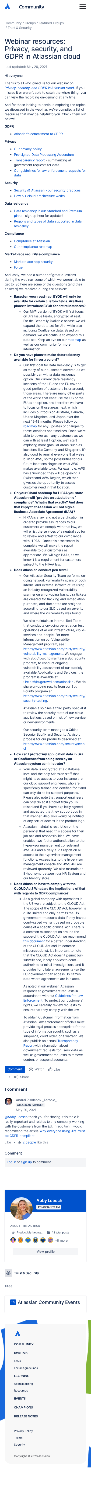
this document (34, 941)
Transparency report (29, 160)
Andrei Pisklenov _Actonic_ (36, 1100)
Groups (30, 23)
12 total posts (60, 1232)
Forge (18, 267)
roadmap (74, 340)
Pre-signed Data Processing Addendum (44, 154)
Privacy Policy (23, 1431)
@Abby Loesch (16, 1117)
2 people (29, 1142)
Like (8, 1142)
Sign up (26, 1162)
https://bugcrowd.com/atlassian (49, 682)
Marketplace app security (33, 262)
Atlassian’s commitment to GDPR (38, 134)
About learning (23, 1383)
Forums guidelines (26, 1368)
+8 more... (62, 1240)
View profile (46, 1251)
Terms (18, 1437)
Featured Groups (51, 23)
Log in (11, 1162)
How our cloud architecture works (39, 196)
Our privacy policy (28, 149)
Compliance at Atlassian (32, 241)
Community (31, 6)
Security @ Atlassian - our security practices (47, 190)
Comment (14, 1069)
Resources (21, 1390)
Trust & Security (20, 28)
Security (19, 1444)
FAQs (17, 1361)
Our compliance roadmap (33, 247)
